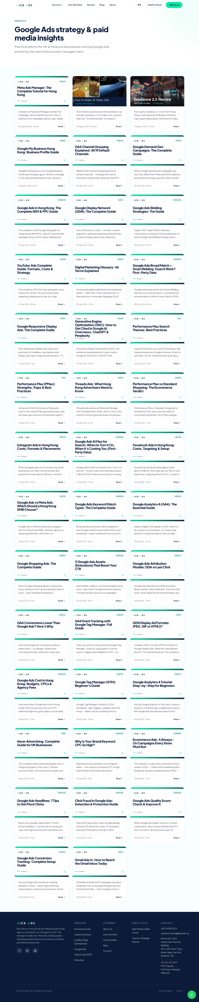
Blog (102, 5)
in (27, 950)
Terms (179, 990)
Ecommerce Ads (82, 929)
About (112, 5)
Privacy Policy (166, 990)
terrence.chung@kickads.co (175, 933)
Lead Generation (82, 934)
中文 (139, 5)
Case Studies (110, 940)
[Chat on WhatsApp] (191, 995)
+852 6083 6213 (169, 928)
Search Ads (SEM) (83, 954)
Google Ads (80, 949)
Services (56, 5)
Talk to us (174, 5)
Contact (107, 951)
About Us (107, 929)
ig (35, 950)
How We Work (75, 5)
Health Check (155, 5)
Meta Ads (79, 960)
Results (91, 5)
